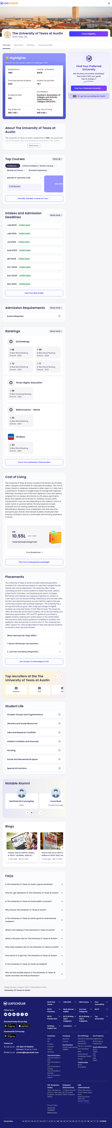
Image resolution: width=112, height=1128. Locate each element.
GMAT (95, 1060)
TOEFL (95, 1052)
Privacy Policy (52, 1105)
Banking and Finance (16, 170)
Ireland (49, 1049)
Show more (55, 215)
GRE (94, 1058)
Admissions (18, 45)
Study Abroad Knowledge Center (84, 1055)
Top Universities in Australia (53, 1072)
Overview (6, 45)
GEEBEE (65, 1049)
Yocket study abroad (70, 1047)
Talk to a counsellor (85, 1046)
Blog (79, 1051)
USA (48, 1039)
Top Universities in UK (53, 1063)
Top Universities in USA (53, 1059)
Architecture (12, 166)
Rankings (31, 45)
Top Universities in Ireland (53, 1076)
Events (80, 1059)
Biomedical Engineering (38, 170)
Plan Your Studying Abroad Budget (34, 562)
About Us (66, 1039)
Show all (56, 159)
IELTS (80, 1065)
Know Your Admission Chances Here (34, 462)
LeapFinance (97, 1039)
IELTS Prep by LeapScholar (98, 1042)
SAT (94, 1054)
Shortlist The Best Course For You (33, 198)
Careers (65, 1041)
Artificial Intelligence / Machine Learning (38, 166)
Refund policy (52, 1113)
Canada (50, 1044)
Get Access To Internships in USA (34, 661)
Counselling (82, 1067)
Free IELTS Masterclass (82, 1042)
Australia (50, 1046)
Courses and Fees (45, 45)
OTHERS (103, 1121)
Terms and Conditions (51, 1109)
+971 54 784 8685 (84, 1103)
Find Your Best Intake (34, 293)
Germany (50, 1052)
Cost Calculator (83, 1049)
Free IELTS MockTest (85, 1039)
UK (48, 1041)
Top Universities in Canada (53, 1068)
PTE (94, 1056)
